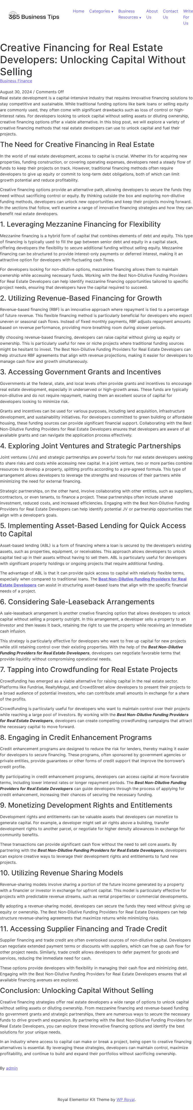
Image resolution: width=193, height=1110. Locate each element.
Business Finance (16, 80)
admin (12, 1068)
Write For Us (188, 17)
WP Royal (126, 1099)
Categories (99, 11)
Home (78, 11)
